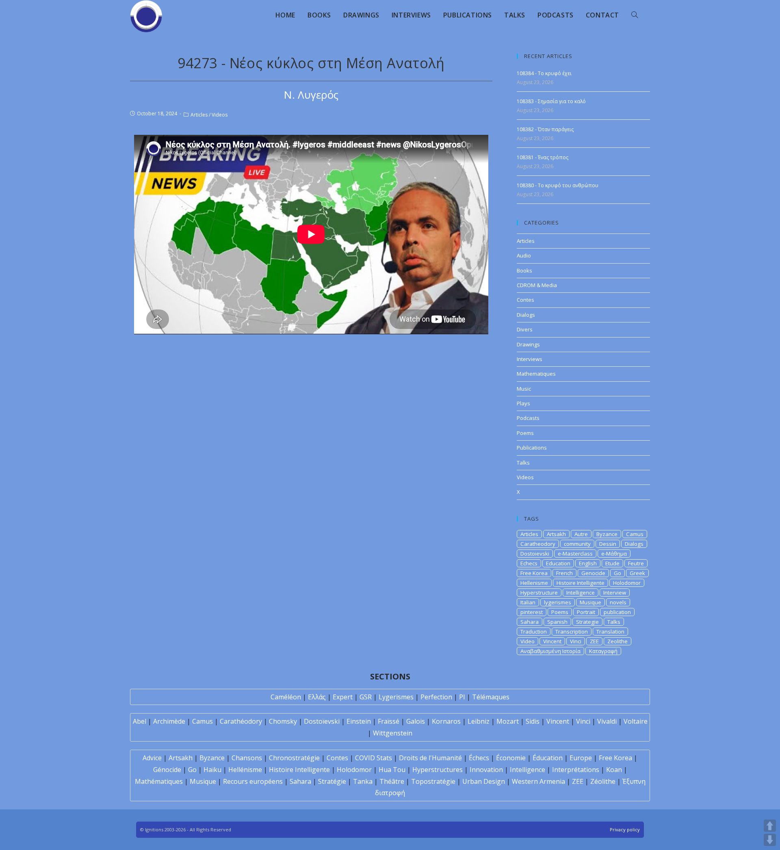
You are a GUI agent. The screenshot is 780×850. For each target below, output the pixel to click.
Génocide (167, 769)
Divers (525, 329)
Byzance (607, 534)
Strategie (587, 621)
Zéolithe (602, 781)
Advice (152, 757)
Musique (590, 602)
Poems (525, 433)
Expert (343, 696)
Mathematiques (536, 373)
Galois (415, 721)
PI (462, 696)
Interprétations (575, 769)
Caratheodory (537, 543)
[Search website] (634, 15)
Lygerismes (396, 696)
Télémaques (490, 696)
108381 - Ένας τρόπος (542, 157)
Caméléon (286, 696)
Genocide (593, 573)
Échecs (479, 757)
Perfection (436, 696)
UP (770, 826)
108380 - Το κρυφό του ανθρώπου (557, 185)
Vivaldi (607, 721)
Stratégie (332, 781)
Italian (527, 602)
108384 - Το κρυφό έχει (544, 73)
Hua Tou (392, 769)
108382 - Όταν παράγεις (545, 129)
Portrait (586, 612)
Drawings (528, 344)
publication (617, 612)
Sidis (533, 721)
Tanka (363, 781)
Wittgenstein (392, 733)
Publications (532, 447)
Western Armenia (538, 781)
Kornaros (446, 721)
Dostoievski (534, 553)
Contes (525, 299)
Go (617, 573)
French (564, 573)
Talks (523, 462)
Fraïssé (388, 721)
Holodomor (627, 582)
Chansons (247, 757)
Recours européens (253, 781)
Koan (614, 769)
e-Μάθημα (614, 553)
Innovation (486, 769)
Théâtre (391, 781)
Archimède (169, 721)
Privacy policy (625, 829)
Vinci (575, 641)
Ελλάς (317, 696)
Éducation (548, 757)
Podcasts (528, 418)
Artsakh (556, 534)
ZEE (594, 641)
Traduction (533, 631)
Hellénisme (245, 769)
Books (524, 270)
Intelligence (580, 592)
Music (524, 388)
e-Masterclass (575, 553)
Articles (199, 114)
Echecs (528, 563)
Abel (139, 721)
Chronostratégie (294, 757)
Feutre (636, 563)
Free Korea (534, 573)
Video (527, 641)
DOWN (770, 840)
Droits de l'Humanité (430, 757)
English (588, 563)
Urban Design (483, 781)
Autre (581, 534)
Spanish (557, 621)
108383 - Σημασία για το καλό (551, 101)
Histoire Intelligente (580, 582)
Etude (612, 563)
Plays (523, 403)
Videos (220, 114)
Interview (614, 592)
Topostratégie (433, 781)
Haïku (212, 769)
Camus (635, 534)
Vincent (552, 641)
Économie (511, 757)
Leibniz (479, 721)
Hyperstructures (437, 769)
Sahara (529, 621)
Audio (524, 255)
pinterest (531, 612)
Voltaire (636, 721)
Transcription (571, 631)
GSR (366, 696)
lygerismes (557, 602)
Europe (581, 757)
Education (558, 563)
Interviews (529, 359)
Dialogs (526, 314)
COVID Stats (373, 757)
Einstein (359, 721)
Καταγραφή (603, 651)
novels (618, 602)
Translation (610, 631)
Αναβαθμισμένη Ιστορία (550, 651)
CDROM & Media (537, 285)
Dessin (607, 543)
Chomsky (283, 721)
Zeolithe (617, 641)
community (577, 543)
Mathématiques (159, 781)
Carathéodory (241, 721)
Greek (637, 573)
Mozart (507, 721)
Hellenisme (534, 582)
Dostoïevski (322, 721)
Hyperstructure (539, 592)
